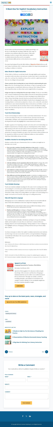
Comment (7, 391)
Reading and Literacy (11, 313)
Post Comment (26, 403)
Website (7, 384)
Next (43, 351)
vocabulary (8, 321)
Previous (11, 351)
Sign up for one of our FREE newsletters (16, 302)
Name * (7, 376)
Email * (29, 376)
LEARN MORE (19, 286)
